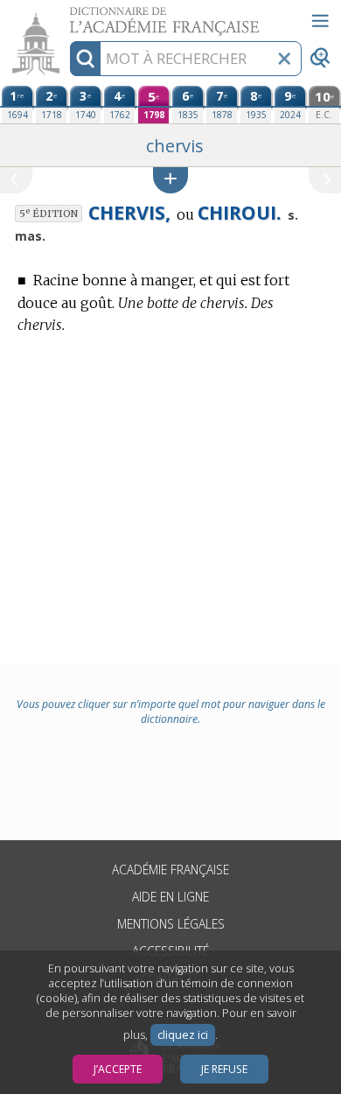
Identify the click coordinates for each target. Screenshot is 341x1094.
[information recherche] (85, 58)
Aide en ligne (170, 896)
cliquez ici (182, 1034)
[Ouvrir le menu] (320, 21)
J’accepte (118, 1069)
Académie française (170, 869)
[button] (170, 180)
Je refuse (224, 1069)
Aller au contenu (67, 15)
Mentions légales (171, 923)
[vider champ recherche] (284, 58)
